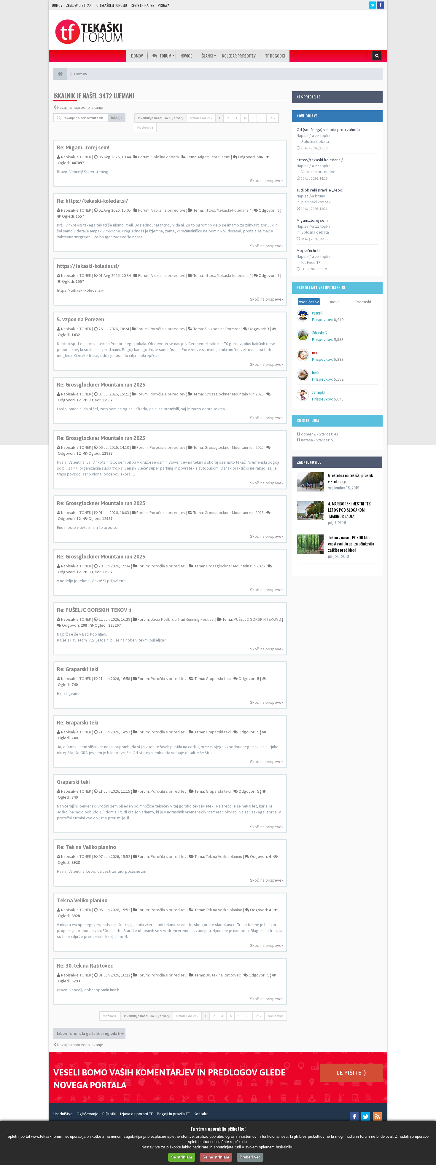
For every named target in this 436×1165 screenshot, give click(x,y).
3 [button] (236, 118)
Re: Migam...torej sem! (83, 147)
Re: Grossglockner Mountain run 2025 (101, 385)
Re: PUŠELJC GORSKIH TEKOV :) (94, 610)
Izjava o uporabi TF (136, 1113)
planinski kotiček (316, 202)
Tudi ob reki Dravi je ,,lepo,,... (322, 190)
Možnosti (110, 1016)
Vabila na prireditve (318, 171)
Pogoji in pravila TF (173, 1113)
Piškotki (109, 1113)
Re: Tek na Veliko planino (86, 847)
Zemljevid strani (79, 5)
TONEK (85, 156)
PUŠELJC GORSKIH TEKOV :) (257, 619)
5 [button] (253, 118)
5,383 (338, 359)
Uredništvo (63, 1113)
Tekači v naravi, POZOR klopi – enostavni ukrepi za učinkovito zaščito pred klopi (351, 543)
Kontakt (201, 1113)
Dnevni (334, 301)
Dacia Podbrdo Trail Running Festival (182, 619)
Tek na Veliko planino (224, 856)
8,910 (338, 319)
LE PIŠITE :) (351, 1072)
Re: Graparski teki (77, 669)
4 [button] (244, 118)
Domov (57, 5)
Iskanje (116, 117)
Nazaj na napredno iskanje (80, 107)
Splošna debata (315, 141)
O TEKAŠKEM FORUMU (111, 5)
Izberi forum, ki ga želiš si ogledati (89, 1033)
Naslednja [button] (145, 127)
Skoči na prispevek (267, 180)
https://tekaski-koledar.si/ (320, 159)
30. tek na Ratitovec (223, 975)
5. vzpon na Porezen (80, 319)
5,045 (338, 399)
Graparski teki (218, 678)
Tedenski (363, 301)
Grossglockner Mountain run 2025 (234, 394)
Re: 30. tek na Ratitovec (85, 966)
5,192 (338, 379)
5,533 (338, 339)
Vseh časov (309, 301)
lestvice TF (311, 262)
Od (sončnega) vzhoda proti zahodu (328, 129)
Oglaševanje (87, 1113)
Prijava (163, 5)
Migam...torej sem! (313, 220)
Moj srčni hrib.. (309, 250)
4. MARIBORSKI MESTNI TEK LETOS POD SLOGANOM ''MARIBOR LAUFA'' (349, 509)
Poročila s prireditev (167, 328)
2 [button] (228, 118)
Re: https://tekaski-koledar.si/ (92, 201)
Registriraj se (142, 5)
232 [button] (272, 118)
